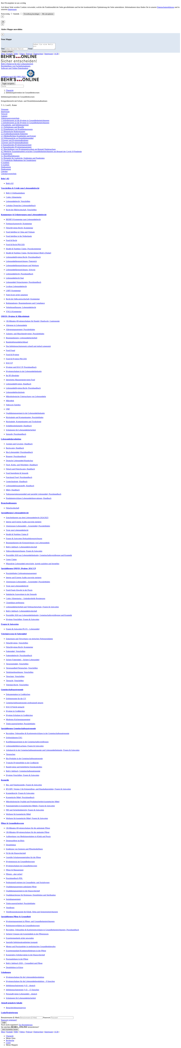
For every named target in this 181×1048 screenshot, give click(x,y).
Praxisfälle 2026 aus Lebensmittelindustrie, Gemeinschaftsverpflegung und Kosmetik (39, 555)
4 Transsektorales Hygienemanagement (16, 145)
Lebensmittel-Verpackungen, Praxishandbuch (23, 282)
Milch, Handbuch (13, 490)
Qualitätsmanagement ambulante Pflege (21, 887)
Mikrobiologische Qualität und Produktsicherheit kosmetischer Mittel (32, 802)
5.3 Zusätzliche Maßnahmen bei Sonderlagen (18, 160)
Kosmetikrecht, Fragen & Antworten (20, 793)
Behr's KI (9, 183)
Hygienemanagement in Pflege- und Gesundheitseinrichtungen (30, 921)
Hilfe (16, 54)
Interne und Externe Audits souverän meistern (23, 522)
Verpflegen (10, 908)
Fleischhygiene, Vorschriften (17, 643)
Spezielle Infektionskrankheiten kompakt (22, 942)
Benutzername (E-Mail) (10, 1017)
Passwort (46, 1017)
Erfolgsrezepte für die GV (16, 699)
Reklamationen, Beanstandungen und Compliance (25, 303)
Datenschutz (38, 54)
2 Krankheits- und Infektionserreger (15, 125)
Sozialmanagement (13, 899)
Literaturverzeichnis (8, 174)
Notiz (30, 49)
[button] (90, 179)
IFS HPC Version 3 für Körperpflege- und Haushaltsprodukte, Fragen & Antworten (38, 789)
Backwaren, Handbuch (15, 448)
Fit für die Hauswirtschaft (16, 853)
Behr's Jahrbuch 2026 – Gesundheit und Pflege (24, 963)
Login (4, 1022)
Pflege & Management (14, 870)
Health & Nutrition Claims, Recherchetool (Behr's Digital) (28, 253)
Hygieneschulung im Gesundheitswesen (21, 866)
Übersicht (9, 90)
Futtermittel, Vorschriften (15, 651)
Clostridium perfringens (15, 603)
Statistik (16, 14)
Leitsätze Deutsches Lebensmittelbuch (21, 205)
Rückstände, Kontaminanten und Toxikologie (23, 422)
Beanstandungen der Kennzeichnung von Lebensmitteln (27, 543)
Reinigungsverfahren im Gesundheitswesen (23, 926)
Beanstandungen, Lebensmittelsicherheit (21, 338)
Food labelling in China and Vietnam (20, 232)
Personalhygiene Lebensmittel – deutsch (21, 994)
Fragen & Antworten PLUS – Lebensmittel (22, 629)
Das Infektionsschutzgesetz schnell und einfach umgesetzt (28, 346)
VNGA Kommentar (13, 311)
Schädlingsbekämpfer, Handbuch (19, 426)
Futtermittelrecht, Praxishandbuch (19, 655)
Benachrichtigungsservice (16, 1008)
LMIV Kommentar (13, 291)
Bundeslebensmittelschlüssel (17, 342)
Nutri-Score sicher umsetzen (17, 295)
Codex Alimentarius (13, 197)
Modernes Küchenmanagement (18, 719)
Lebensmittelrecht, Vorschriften (18, 201)
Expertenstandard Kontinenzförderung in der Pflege (26, 951)
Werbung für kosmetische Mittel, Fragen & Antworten (27, 818)
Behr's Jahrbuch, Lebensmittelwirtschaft (21, 547)
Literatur (4, 171)
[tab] (90, 179)
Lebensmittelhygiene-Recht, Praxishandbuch (23, 257)
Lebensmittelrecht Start (15, 278)
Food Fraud (10, 350)
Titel (2, 49)
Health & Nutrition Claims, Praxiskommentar (23, 249)
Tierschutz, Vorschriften (15, 676)
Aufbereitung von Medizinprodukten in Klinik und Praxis (28, 836)
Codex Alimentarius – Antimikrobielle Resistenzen (25, 598)
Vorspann (4, 109)
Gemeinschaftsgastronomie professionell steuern (24, 703)
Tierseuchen (10, 754)
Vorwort (4, 114)
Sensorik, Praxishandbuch (16, 434)
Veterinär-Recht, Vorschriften (17, 685)
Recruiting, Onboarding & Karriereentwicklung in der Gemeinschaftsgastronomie (37, 733)
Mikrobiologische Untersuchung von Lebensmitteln (26, 396)
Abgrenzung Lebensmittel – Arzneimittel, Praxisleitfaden (28, 526)
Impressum (12, 9)
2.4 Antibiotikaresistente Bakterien (14, 134)
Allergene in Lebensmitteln (16, 325)
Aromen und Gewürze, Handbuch (19, 444)
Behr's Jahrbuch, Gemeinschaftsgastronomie (23, 771)
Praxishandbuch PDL (14, 878)
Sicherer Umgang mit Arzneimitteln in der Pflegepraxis (27, 934)
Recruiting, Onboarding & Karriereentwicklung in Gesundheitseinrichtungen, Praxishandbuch (42, 930)
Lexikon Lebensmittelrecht (16, 286)
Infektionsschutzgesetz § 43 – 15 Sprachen (22, 990)
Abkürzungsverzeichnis (10, 118)
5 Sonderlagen (6, 154)
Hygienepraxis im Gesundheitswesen (20, 862)
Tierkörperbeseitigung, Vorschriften (19, 672)
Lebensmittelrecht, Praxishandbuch (19, 274)
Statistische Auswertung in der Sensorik (21, 594)
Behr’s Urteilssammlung (15, 193)
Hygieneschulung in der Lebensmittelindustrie (24, 371)
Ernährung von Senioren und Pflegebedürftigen (24, 849)
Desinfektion (11, 845)
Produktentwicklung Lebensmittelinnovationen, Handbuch (28, 498)
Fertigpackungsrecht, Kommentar (19, 224)
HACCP (9, 363)
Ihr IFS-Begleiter (12, 375)
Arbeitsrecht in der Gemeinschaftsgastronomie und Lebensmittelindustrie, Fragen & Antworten (42, 750)
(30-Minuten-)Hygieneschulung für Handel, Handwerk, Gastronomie (33, 321)
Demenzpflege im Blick (15, 841)
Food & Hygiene (12, 355)
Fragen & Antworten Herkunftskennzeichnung (24, 538)
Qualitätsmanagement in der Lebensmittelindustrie (25, 413)
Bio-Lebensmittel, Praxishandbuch (19, 452)
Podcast (29, 54)
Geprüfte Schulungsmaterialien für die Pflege (23, 857)
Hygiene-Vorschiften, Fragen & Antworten (22, 619)
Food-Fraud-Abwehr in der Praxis (19, 590)
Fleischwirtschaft (12, 508)
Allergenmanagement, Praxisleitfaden (20, 329)
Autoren (4, 116)
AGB (56, 54)
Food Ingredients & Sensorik (17, 473)
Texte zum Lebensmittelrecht (17, 530)
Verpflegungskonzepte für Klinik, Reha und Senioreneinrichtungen (32, 912)
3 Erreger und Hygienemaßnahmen (14, 140)
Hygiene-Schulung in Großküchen (19, 715)
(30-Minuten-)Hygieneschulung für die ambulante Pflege (28, 828)
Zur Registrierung (26, 1025)
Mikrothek (10, 401)
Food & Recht (11, 240)
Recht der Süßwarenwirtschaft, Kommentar (23, 299)
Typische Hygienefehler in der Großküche (22, 763)
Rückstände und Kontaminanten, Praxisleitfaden (24, 417)
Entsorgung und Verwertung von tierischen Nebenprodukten (29, 639)
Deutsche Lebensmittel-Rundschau (19, 461)
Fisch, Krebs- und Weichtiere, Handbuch (22, 465)
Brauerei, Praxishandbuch (16, 456)
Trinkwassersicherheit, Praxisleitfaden (20, 724)
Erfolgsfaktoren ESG (14, 738)
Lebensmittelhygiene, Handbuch (18, 384)
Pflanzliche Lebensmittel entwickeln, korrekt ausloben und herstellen (32, 564)
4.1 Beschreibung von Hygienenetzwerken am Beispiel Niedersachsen (28, 149)
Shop (3, 54)
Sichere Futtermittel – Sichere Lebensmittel (22, 660)
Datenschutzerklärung (165, 7)
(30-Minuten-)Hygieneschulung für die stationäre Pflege (27, 832)
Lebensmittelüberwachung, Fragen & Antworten (25, 746)
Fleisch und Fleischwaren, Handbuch (20, 469)
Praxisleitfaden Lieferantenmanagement (21, 573)
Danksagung (6, 167)
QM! (8, 409)
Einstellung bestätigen (32, 14)
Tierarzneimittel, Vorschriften (17, 664)
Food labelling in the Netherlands (19, 236)
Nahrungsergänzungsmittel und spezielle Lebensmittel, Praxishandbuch (33, 494)
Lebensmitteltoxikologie (15, 392)
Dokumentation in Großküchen (18, 694)
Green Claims (11, 559)
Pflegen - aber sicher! (14, 874)
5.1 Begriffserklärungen (10, 156)
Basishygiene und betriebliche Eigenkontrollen (24, 767)
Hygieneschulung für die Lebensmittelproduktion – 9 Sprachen (30, 981)
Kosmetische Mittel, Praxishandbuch (20, 797)
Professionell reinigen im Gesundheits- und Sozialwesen (27, 882)
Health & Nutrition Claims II (17, 534)
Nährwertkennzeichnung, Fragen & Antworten (24, 551)
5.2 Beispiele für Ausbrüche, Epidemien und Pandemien (23, 158)
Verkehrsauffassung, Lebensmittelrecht (21, 307)
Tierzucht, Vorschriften (15, 681)
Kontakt (9, 54)
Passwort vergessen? (9, 1020)
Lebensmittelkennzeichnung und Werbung (22, 265)
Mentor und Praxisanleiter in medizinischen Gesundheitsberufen (31, 946)
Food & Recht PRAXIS (15, 245)
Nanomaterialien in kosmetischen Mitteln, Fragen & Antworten (30, 806)
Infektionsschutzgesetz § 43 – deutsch (20, 985)
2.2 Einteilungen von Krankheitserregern (17, 129)
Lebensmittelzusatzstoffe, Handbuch (20, 486)
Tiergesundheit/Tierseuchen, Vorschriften (22, 668)
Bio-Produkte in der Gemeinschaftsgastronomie (24, 758)
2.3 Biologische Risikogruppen (13, 131)
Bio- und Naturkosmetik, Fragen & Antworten (24, 785)
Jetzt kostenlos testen (10, 1029)
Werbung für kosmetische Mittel (18, 814)
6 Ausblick (5, 163)
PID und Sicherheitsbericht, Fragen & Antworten (25, 810)
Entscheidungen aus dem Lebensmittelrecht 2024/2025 (27, 518)
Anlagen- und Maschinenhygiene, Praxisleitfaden (25, 334)
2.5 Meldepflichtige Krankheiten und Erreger (18, 136)
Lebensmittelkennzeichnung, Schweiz (20, 270)
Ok (3, 22)
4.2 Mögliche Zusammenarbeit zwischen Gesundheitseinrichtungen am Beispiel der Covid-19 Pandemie (41, 151)
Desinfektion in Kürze (14, 967)
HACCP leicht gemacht (15, 707)
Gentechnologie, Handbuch (16, 481)
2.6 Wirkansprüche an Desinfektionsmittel (17, 138)
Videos (22, 54)
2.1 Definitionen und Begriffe (12, 127)
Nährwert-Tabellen (13, 405)
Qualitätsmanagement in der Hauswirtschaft (23, 891)
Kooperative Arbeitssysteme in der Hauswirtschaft (25, 955)
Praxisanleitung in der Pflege (17, 959)
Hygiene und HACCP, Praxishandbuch (21, 367)
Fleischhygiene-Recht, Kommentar (19, 228)
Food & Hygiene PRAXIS (16, 359)
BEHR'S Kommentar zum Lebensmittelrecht (23, 219)
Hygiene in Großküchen (15, 711)
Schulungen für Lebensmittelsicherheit (21, 430)
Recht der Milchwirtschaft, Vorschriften (21, 210)
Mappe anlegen (7, 51)
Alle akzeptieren (47, 14)
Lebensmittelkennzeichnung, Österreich (21, 261)
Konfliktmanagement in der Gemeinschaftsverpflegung (27, 742)
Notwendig (5, 14)
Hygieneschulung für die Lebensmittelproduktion (25, 977)
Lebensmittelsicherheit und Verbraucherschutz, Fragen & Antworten (32, 607)
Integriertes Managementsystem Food (20, 380)
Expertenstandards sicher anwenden (20, 938)
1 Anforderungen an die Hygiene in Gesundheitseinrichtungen (25, 120)
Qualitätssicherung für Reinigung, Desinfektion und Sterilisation (31, 895)
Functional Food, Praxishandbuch (19, 477)
